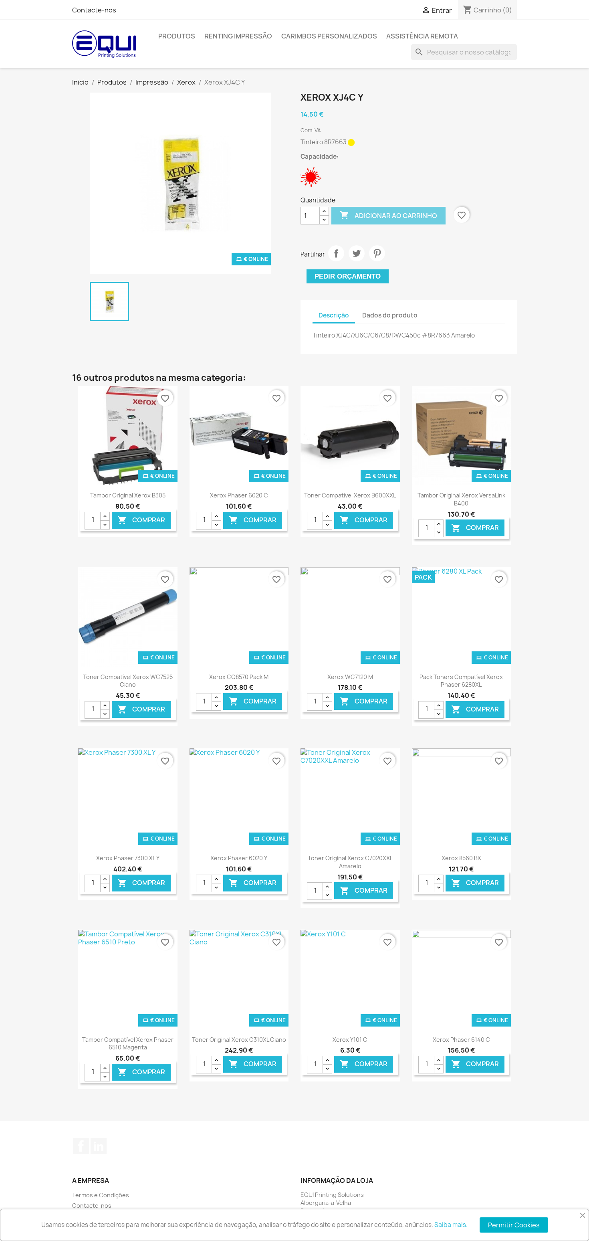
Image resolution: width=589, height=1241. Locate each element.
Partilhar (336, 253)
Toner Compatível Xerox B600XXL (350, 495)
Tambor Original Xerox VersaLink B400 (461, 499)
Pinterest (377, 253)
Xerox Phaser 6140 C (461, 1039)
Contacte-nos (94, 10)
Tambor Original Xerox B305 (127, 495)
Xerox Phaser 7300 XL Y (127, 858)
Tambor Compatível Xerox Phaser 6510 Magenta (127, 1043)
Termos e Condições (100, 1195)
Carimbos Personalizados (329, 36)
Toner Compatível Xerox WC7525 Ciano (128, 681)
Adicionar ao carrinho (388, 215)
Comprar (141, 520)
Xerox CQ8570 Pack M (238, 677)
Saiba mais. (451, 1225)
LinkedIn (99, 1146)
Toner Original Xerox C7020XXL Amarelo (350, 862)
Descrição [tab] (334, 315)
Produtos (176, 36)
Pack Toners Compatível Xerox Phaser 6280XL (461, 681)
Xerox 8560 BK (461, 858)
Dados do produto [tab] (390, 315)
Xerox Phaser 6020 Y (238, 858)
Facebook (81, 1146)
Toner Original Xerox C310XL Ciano (239, 1039)
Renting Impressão (238, 36)
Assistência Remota (422, 36)
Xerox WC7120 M (350, 677)
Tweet (357, 253)
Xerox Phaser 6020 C (239, 495)
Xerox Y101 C (350, 1039)
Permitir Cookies (514, 1225)
